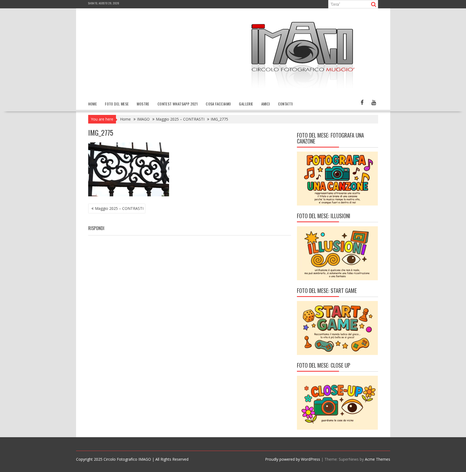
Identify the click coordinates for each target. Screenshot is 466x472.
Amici (265, 104)
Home (92, 104)
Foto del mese (117, 104)
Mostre (143, 104)
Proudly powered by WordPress (292, 459)
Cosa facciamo (218, 104)
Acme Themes (377, 459)
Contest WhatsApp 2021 (177, 104)
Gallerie (246, 104)
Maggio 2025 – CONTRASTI (119, 208)
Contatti (285, 104)
